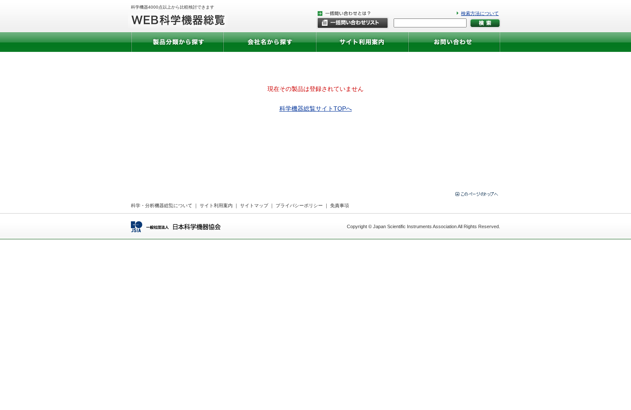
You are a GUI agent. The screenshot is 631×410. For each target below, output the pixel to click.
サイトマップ (254, 205)
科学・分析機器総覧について (161, 205)
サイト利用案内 (216, 205)
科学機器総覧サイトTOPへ (315, 108)
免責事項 (339, 205)
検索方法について (480, 13)
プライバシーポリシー (299, 205)
